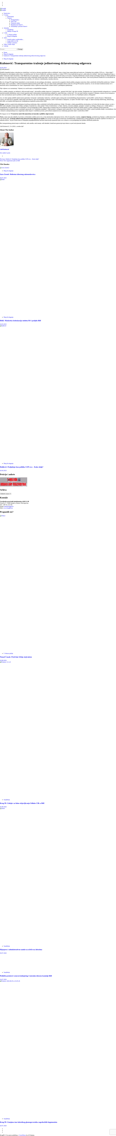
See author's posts (5, 153)
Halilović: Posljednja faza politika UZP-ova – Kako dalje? (21, 467)
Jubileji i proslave (12, 42)
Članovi (9, 18)
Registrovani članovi (17, 25)
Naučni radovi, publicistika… (15, 39)
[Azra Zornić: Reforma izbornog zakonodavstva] (4, 167)
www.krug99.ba (8, 508)
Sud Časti (13, 21)
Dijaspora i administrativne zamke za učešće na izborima (21, 949)
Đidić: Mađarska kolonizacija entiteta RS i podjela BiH (20, 321)
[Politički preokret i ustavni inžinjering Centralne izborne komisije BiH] (13, 969)
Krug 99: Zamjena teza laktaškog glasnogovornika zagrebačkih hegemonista (28, 1122)
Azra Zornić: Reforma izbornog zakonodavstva (17, 174)
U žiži (5, 33)
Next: (10, 160)
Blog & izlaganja (12, 36)
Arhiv (5, 38)
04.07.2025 (3, 178)
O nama (6, 15)
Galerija (6, 46)
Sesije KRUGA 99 (12, 41)
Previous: (19, 159)
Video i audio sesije (9, 44)
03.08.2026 (3, 807)
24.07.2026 (3, 979)
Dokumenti (10, 16)
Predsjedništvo (15, 20)
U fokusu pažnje (12, 34)
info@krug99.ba (9, 506)
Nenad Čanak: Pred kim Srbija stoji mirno (16, 657)
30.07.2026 (3, 953)
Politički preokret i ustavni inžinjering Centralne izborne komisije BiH (26, 976)
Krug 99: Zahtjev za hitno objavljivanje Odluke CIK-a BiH (22, 803)
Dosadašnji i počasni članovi (19, 26)
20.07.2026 (3, 1125)
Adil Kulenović (4, 149)
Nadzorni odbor (15, 23)
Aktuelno (6, 28)
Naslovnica (7, 13)
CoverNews (22, 1135)
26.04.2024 (3, 67)
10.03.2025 (3, 324)
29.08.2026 (3, 660)
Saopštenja (10, 29)
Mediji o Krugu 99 (12, 31)
